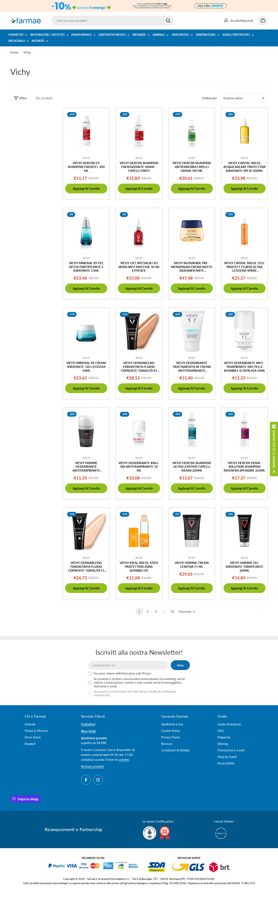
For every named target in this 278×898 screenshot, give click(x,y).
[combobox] (113, 20)
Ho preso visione (122, 673)
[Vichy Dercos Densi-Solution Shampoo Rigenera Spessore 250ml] (244, 431)
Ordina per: (210, 98)
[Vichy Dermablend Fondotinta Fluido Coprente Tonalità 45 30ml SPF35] (139, 331)
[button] (274, 449)
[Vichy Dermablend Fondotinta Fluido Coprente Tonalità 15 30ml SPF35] (86, 531)
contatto (123, 759)
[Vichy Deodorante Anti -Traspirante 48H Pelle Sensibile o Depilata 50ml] (244, 331)
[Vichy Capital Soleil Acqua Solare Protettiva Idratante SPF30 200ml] (244, 131)
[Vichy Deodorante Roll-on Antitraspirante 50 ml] (139, 431)
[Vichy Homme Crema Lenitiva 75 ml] (192, 531)
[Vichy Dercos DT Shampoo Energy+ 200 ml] (86, 131)
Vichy (86, 158)
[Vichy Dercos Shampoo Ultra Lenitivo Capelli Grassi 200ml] (192, 431)
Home (14, 52)
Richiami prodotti (92, 766)
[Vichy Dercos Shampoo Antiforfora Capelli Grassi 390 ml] (192, 131)
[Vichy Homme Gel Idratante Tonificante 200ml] (244, 531)
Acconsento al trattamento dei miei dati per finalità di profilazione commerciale (135, 693)
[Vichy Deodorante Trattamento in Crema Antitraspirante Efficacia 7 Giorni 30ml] (192, 331)
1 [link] (139, 611)
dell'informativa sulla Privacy (133, 673)
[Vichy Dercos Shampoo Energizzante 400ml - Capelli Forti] (139, 131)
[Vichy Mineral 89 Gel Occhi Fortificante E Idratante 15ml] (86, 231)
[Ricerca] (168, 20)
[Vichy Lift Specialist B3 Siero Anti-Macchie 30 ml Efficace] (139, 231)
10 (172, 611)
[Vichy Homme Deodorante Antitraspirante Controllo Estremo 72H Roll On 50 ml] (86, 431)
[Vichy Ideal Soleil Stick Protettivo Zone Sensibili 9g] (139, 531)
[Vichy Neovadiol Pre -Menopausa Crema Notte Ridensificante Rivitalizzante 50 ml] (192, 231)
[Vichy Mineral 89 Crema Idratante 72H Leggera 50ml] (86, 331)
